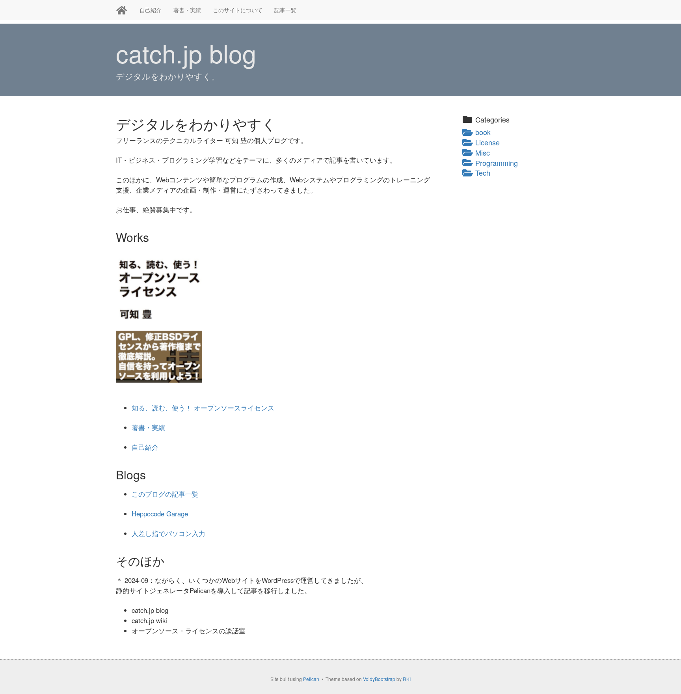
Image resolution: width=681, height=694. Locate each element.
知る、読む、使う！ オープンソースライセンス (203, 407)
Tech (481, 172)
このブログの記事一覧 (165, 494)
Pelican (311, 678)
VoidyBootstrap (379, 678)
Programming (495, 163)
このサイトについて (237, 10)
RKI (407, 678)
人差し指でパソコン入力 (168, 533)
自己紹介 (151, 10)
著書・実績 (187, 10)
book (482, 132)
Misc (481, 152)
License (486, 142)
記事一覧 (285, 10)
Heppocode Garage (160, 513)
